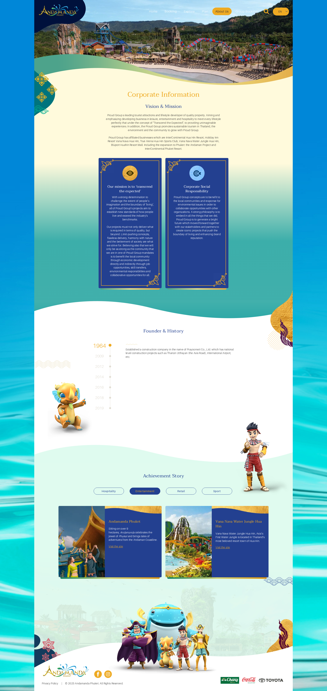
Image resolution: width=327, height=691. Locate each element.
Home (153, 11)
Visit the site (116, 546)
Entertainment (144, 491)
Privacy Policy (50, 683)
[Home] (59, 10)
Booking (171, 11)
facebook (98, 674)
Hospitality (109, 491)
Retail (181, 491)
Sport (217, 491)
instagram (108, 674)
